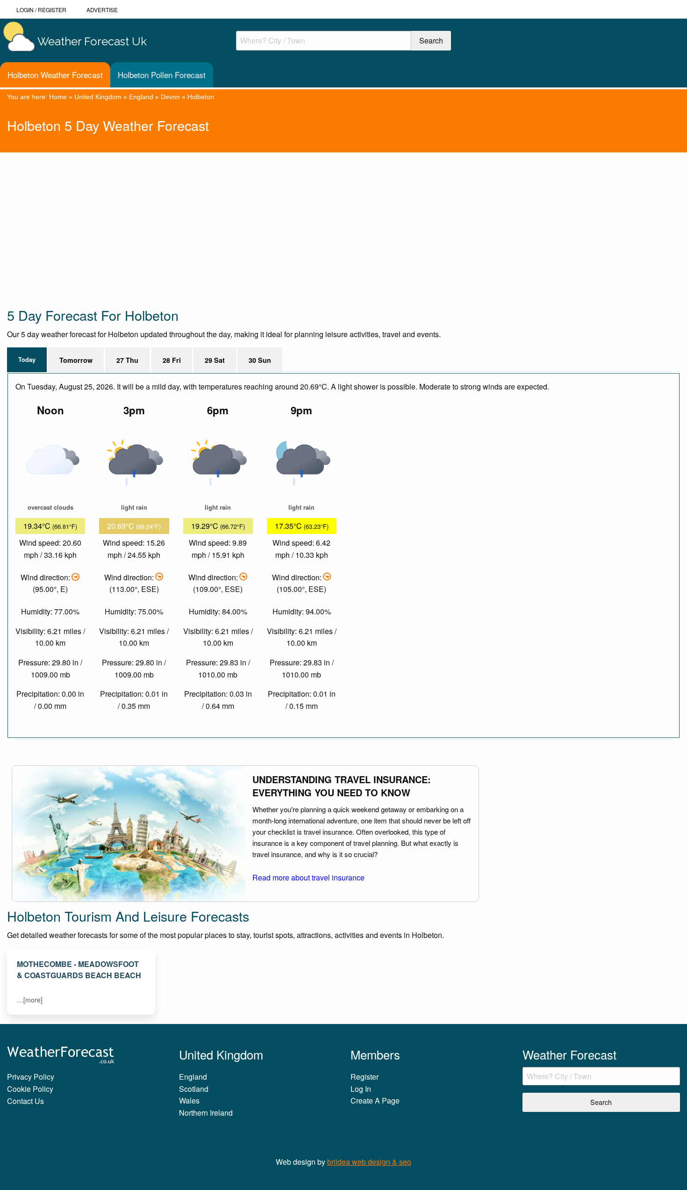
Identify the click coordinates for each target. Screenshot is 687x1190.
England (141, 97)
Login (25, 10)
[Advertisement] (287, 217)
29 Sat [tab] (215, 360)
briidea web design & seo (369, 1161)
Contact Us (25, 1101)
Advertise (102, 10)
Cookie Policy (30, 1088)
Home (58, 97)
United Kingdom (98, 97)
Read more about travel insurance (308, 877)
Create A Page (375, 1100)
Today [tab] (27, 359)
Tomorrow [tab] (76, 360)
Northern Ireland (206, 1112)
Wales (189, 1100)
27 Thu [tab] (127, 360)
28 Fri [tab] (172, 360)
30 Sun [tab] (260, 360)
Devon (170, 97)
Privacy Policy (30, 1076)
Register (52, 10)
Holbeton (200, 97)
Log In (361, 1088)
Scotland (193, 1088)
